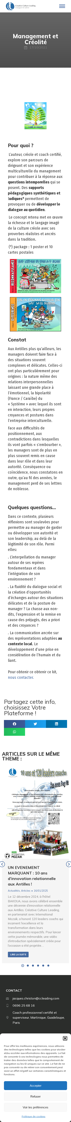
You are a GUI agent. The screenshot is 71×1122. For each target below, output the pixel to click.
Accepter (35, 1085)
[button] (65, 1038)
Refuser (35, 1096)
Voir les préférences (35, 1107)
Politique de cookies (33, 1116)
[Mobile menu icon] (62, 6)
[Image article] (35, 812)
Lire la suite (18, 954)
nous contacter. (21, 677)
